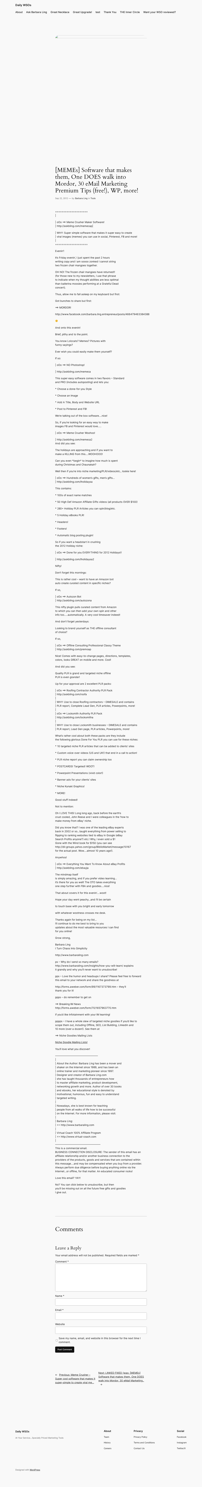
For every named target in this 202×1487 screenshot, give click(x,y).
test (98, 12)
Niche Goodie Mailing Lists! (71, 1042)
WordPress (35, 1469)
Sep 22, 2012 (61, 198)
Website (60, 1324)
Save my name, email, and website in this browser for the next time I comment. (99, 1340)
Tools (93, 198)
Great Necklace (60, 12)
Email (59, 1310)
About (19, 12)
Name (59, 1295)
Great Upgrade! (82, 12)
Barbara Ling (81, 198)
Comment (62, 1261)
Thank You (110, 12)
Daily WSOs (23, 5)
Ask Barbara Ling (36, 12)
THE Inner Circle (130, 12)
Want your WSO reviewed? (159, 12)
